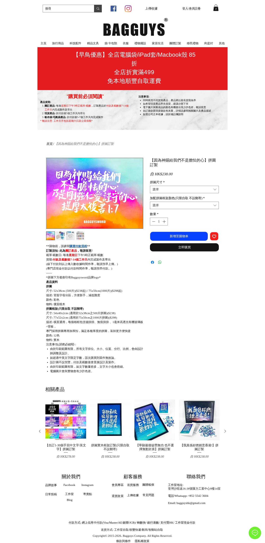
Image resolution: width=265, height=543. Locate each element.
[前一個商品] (39, 431)
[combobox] (184, 189)
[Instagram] (128, 8)
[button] (216, 7)
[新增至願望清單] (214, 236)
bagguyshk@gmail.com (191, 503)
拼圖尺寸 (157, 182)
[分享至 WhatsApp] (160, 262)
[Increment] (164, 221)
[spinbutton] (159, 221)
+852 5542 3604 (198, 495)
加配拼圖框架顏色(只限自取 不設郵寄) (177, 198)
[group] (132, 431)
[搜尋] (98, 8)
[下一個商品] (225, 431)
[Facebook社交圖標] (113, 8)
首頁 (49, 143)
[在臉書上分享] (152, 262)
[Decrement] (153, 221)
